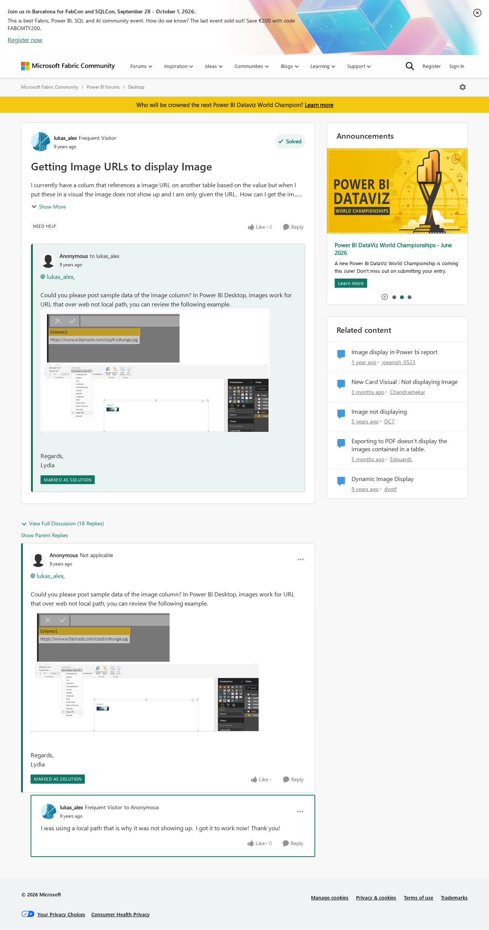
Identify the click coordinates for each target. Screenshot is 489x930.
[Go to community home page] (68, 66)
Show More (52, 206)
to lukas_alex (104, 255)
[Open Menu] (462, 87)
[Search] (410, 66)
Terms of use (418, 897)
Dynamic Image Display (382, 479)
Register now (25, 40)
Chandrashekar (407, 391)
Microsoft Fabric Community (49, 87)
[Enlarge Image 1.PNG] (155, 371)
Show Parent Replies (44, 535)
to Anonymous (141, 807)
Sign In (456, 66)
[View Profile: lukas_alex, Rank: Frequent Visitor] (40, 141)
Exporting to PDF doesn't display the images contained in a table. (399, 445)
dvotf (390, 489)
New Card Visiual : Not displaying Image (404, 382)
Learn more (319, 105)
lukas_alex (65, 137)
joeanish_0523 (399, 362)
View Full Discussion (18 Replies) (66, 523)
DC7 (389, 421)
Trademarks (454, 897)
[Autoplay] (385, 297)
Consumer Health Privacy (120, 914)
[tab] (394, 297)
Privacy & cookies (376, 897)
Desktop (136, 87)
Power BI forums (103, 87)
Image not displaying (379, 411)
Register (432, 66)
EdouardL (401, 459)
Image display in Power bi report (394, 352)
